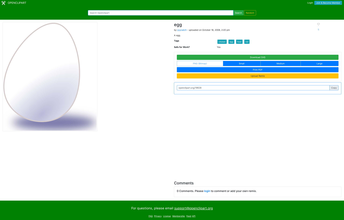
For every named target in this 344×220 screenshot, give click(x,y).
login (207, 191)
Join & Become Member (328, 2)
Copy (334, 87)
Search (238, 12)
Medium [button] (281, 63)
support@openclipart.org (193, 208)
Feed (188, 216)
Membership (178, 216)
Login (310, 2)
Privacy (158, 216)
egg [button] (231, 42)
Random (250, 12)
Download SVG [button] (257, 57)
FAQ (151, 216)
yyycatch (182, 30)
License (167, 216)
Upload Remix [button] (258, 76)
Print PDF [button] (257, 69)
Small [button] (241, 63)
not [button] (247, 42)
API (193, 216)
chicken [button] (222, 42)
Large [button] (319, 63)
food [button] (239, 42)
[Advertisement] (172, 154)
